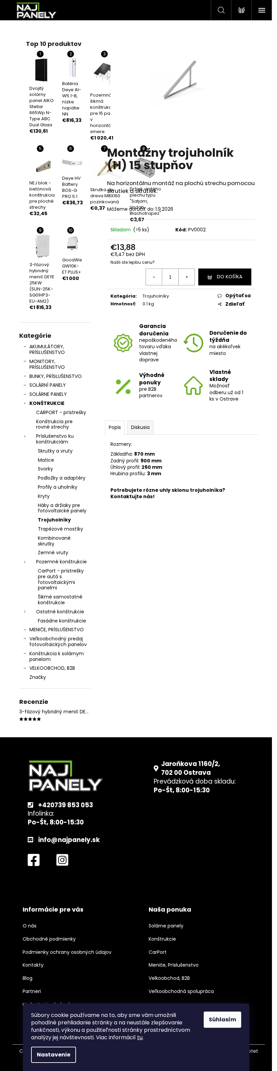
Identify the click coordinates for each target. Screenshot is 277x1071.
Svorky (45, 468)
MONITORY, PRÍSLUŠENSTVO (47, 364)
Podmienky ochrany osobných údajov (67, 952)
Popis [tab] (115, 427)
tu (140, 1037)
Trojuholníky (54, 519)
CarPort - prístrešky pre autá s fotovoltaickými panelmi (61, 579)
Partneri (32, 991)
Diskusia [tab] (140, 427)
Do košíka (229, 276)
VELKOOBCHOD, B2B (52, 668)
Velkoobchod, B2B (169, 978)
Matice (46, 460)
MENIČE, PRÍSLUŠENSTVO (56, 629)
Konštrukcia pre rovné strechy (54, 424)
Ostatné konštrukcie (60, 611)
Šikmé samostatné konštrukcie (60, 599)
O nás (29, 926)
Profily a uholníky (57, 487)
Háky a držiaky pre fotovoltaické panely (62, 508)
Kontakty (33, 965)
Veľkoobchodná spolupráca (181, 991)
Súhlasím (222, 1019)
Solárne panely (166, 926)
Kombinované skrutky (54, 541)
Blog (27, 978)
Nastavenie (53, 1055)
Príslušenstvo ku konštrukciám (55, 439)
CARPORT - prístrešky (61, 412)
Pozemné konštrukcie (61, 561)
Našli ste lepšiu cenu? (132, 262)
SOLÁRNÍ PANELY (47, 385)
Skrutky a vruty (55, 451)
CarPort (158, 952)
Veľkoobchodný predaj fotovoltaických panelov (58, 641)
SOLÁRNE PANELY (48, 394)
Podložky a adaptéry (61, 478)
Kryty (44, 496)
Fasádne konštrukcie (62, 620)
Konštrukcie (162, 939)
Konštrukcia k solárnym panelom (56, 656)
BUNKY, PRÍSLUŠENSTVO (55, 376)
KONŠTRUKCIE (47, 403)
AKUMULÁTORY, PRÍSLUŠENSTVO (47, 349)
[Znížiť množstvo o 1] (154, 277)
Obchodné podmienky (49, 939)
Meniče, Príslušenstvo (174, 965)
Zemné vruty (53, 552)
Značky (37, 677)
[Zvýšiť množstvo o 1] (186, 277)
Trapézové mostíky (60, 529)
